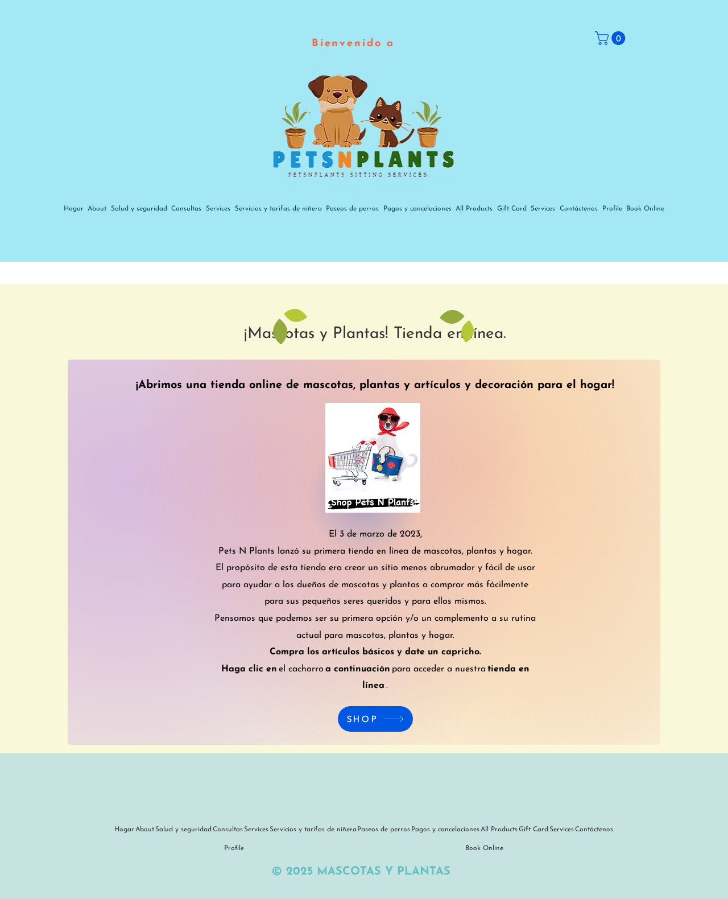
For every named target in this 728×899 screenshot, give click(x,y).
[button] (611, 38)
